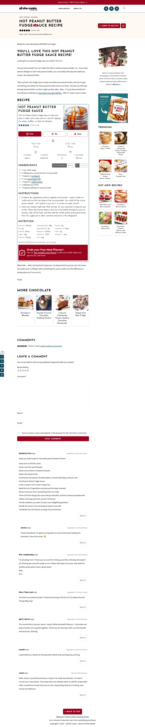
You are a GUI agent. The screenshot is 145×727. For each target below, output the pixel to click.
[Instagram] (117, 8)
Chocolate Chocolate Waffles (50, 93)
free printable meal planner (45, 252)
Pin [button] (55, 134)
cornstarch (35, 176)
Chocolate (34, 17)
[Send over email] (2, 375)
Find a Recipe (64, 9)
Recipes (27, 17)
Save (79, 134)
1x (77, 165)
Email (20, 423)
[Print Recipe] (123, 25)
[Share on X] (2, 361)
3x (86, 165)
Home (21, 17)
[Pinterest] (111, 8)
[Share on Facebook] (2, 357)
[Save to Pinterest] (2, 366)
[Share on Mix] (2, 370)
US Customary (59, 165)
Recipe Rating (22, 367)
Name (20, 413)
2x (81, 165)
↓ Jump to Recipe (109, 25)
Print (31, 134)
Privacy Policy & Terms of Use (77, 716)
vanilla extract (37, 181)
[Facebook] (106, 8)
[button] (20, 30)
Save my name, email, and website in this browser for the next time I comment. (54, 433)
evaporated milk (34, 178)
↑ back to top (72, 711)
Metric (70, 165)
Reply (83, 516)
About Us (78, 9)
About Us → (116, 84)
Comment (22, 376)
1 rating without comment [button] (50, 346)
